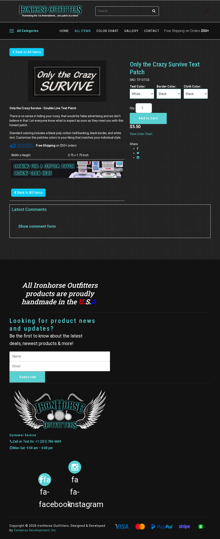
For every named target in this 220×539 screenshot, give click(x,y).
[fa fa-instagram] (74, 467)
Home (64, 31)
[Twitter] (138, 153)
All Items (83, 31)
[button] (208, 10)
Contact (151, 31)
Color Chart (107, 31)
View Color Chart (141, 134)
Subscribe (27, 377)
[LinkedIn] (138, 157)
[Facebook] (137, 148)
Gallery (131, 31)
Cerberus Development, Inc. (35, 530)
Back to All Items (28, 52)
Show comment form (37, 226)
